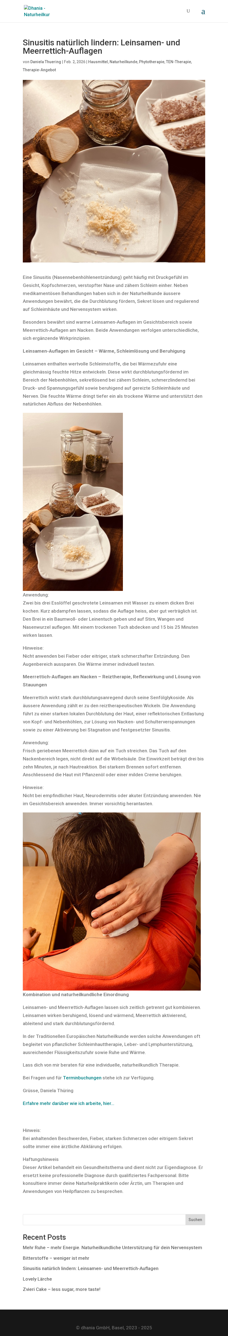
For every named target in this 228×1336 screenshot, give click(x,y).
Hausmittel (98, 62)
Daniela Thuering (45, 62)
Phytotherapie (151, 62)
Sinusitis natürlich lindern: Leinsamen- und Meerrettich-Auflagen (90, 1268)
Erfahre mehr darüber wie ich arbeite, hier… (68, 1103)
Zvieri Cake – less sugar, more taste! (61, 1289)
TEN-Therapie (178, 62)
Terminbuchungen (82, 1077)
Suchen (195, 1219)
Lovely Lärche (37, 1279)
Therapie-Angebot (39, 70)
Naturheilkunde (123, 62)
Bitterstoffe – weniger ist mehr (56, 1258)
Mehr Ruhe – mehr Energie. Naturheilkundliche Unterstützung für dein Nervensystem (112, 1247)
